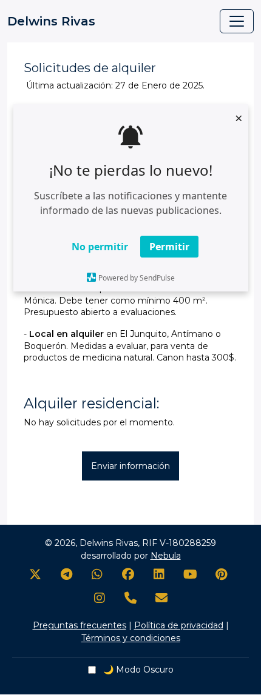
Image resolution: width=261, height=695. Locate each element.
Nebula (166, 555)
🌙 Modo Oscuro (137, 669)
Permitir (169, 246)
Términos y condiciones (130, 638)
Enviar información (130, 466)
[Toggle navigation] (237, 21)
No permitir (100, 246)
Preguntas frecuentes (79, 625)
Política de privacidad (178, 625)
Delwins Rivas (51, 21)
